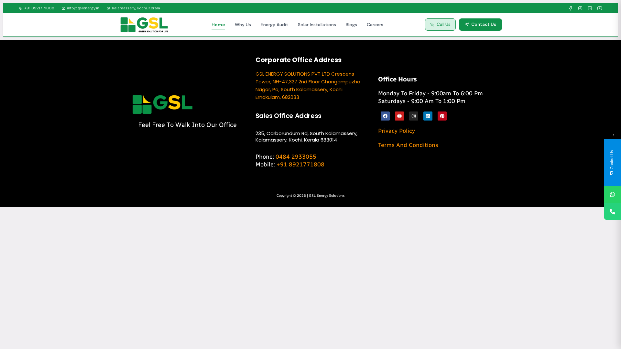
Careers (375, 24)
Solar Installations (317, 24)
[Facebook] (570, 8)
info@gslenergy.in (83, 8)
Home (218, 24)
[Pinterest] (442, 116)
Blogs (351, 24)
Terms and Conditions (408, 145)
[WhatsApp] (612, 194)
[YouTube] (599, 8)
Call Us (444, 24)
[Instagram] (580, 8)
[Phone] (612, 211)
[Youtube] (399, 116)
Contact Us (483, 24)
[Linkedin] (427, 116)
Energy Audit (274, 24)
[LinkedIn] (590, 8)
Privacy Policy (396, 130)
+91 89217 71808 (39, 8)
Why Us (243, 24)
